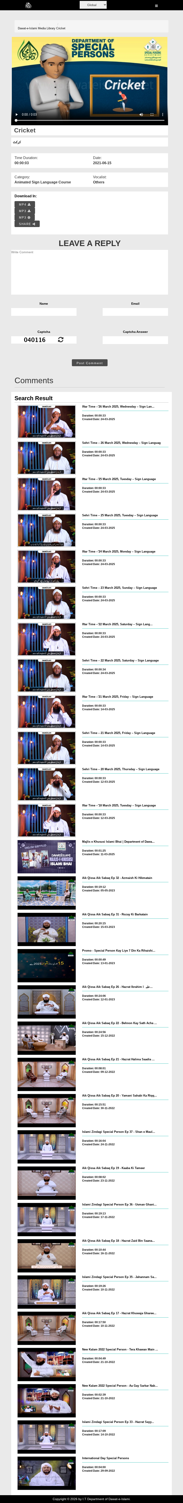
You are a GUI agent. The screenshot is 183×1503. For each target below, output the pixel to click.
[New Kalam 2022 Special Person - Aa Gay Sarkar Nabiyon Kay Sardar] (46, 1401)
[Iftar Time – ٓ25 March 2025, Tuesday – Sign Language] (46, 494)
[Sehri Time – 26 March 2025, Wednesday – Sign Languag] (46, 458)
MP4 (23, 204)
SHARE (26, 224)
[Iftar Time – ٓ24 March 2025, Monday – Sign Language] (46, 566)
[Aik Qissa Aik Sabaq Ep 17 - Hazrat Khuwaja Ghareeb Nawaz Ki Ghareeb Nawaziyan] (46, 1328)
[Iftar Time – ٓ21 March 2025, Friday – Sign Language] (46, 712)
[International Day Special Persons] (46, 1473)
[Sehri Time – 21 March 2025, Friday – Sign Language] (46, 748)
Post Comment (90, 363)
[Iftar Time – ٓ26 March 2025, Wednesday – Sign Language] (46, 421)
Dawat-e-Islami (27, 28)
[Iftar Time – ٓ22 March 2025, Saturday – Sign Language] (46, 639)
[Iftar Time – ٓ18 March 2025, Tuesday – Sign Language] (46, 820)
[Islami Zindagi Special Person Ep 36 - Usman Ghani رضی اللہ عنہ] (46, 1219)
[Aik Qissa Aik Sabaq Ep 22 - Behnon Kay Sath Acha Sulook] (46, 1038)
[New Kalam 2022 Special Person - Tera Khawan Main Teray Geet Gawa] (46, 1364)
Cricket (60, 28)
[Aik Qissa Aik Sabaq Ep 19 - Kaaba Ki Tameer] (46, 1183)
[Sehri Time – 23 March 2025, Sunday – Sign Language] (46, 603)
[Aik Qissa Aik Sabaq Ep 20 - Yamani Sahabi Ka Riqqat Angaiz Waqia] (46, 1110)
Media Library (46, 28)
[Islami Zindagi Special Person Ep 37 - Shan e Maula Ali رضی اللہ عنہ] (46, 1147)
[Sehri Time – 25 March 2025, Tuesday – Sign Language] (46, 530)
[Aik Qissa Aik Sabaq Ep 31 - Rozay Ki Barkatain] (46, 929)
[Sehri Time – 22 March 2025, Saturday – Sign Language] (46, 675)
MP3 (23, 211)
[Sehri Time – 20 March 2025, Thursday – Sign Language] (46, 784)
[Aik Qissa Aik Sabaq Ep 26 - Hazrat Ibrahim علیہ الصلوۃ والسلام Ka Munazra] (46, 1002)
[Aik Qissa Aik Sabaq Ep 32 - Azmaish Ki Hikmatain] (46, 893)
